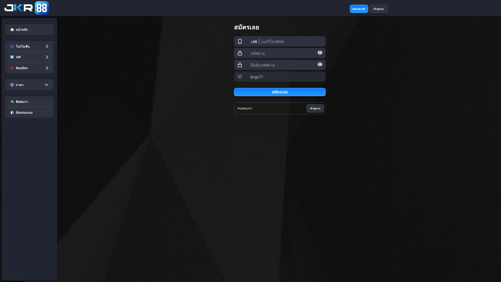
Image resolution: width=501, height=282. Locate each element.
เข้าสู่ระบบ (315, 108)
